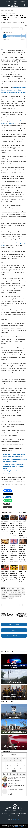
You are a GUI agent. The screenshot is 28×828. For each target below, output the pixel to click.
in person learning (5, 592)
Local (12, 10)
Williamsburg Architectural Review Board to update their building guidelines (14, 731)
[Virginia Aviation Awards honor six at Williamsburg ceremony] (14, 692)
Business (13, 743)
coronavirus (8, 588)
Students (23, 592)
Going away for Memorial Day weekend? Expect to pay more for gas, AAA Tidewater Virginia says (14, 746)
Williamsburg (4, 598)
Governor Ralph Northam (7, 590)
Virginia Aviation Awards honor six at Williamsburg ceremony (14, 697)
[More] (21, 28)
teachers (4, 594)
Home (2, 10)
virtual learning (18, 596)
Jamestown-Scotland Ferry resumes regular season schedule (14, 716)
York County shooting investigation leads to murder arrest (14, 681)
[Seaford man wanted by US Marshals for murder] (14, 661)
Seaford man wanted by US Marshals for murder (14, 666)
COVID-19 (13, 588)
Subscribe (22, 1)
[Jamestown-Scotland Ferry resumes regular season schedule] (14, 711)
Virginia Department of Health (8, 596)
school (18, 592)
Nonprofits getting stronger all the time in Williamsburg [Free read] (7, 614)
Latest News (7, 10)
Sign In (15, 1)
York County (11, 598)
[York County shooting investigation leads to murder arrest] (14, 676)
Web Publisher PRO (19, 826)
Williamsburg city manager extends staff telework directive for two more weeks (21, 615)
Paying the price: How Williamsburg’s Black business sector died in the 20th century (14, 466)
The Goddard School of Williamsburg (14, 594)
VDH (24, 594)
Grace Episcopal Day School (18, 590)
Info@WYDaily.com (16, 819)
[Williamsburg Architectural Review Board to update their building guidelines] (14, 726)
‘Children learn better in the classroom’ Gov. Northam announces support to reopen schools (13, 90)
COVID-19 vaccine (20, 588)
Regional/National (10, 13)
